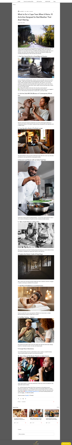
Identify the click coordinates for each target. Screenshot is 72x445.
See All (58, 407)
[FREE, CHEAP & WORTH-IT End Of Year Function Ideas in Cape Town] (36, 413)
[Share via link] (25, 398)
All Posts (14, 4)
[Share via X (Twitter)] (20, 398)
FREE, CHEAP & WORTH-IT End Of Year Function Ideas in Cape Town (36, 419)
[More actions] (53, 11)
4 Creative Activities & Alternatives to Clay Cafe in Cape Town (19, 419)
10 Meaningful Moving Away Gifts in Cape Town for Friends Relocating (51, 419)
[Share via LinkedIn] (23, 398)
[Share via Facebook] (18, 398)
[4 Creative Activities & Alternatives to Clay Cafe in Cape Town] (20, 413)
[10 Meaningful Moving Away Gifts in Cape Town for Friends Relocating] (52, 413)
